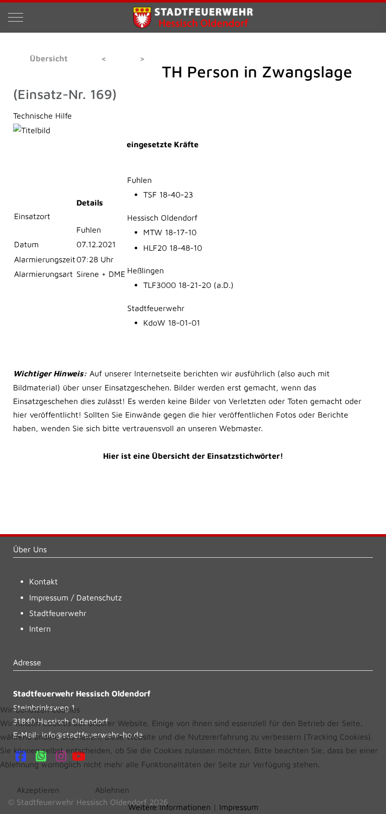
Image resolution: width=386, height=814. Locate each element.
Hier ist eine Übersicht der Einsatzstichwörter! (193, 455)
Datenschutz (99, 597)
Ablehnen (112, 789)
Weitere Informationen (169, 806)
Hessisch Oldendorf (162, 217)
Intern (40, 628)
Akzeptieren (38, 789)
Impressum (48, 597)
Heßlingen (145, 270)
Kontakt (43, 581)
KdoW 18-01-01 (171, 322)
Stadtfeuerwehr (155, 308)
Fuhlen (139, 179)
